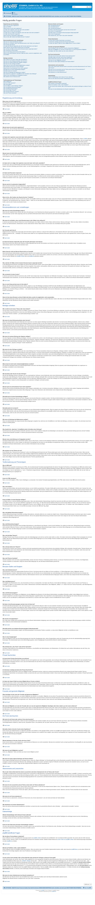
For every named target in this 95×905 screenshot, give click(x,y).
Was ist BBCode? (7, 81)
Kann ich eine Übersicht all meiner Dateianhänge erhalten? (61, 78)
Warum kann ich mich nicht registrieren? (13, 28)
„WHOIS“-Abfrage (26, 860)
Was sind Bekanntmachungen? (11, 88)
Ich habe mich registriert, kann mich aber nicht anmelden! (16, 29)
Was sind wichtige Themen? (10, 90)
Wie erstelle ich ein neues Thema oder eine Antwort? (15, 59)
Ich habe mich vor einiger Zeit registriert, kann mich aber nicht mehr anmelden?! (21, 32)
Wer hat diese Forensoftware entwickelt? (57, 83)
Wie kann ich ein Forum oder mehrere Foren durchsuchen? (61, 55)
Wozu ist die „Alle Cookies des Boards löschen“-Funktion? (17, 36)
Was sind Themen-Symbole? (10, 92)
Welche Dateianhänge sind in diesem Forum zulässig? (60, 77)
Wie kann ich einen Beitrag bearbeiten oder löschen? (15, 61)
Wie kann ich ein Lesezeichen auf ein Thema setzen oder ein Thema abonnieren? (66, 69)
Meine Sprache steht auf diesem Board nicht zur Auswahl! (16, 47)
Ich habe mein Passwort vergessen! (12, 34)
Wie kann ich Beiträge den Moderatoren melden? (14, 72)
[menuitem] (13, 12)
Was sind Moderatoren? (53, 26)
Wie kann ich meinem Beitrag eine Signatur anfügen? (15, 62)
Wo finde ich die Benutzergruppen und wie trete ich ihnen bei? (62, 29)
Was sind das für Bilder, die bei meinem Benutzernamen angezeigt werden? (20, 48)
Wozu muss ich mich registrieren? (11, 25)
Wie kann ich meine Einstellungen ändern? (13, 41)
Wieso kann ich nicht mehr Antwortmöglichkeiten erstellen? (17, 65)
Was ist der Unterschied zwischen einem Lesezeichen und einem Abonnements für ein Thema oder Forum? (69, 67)
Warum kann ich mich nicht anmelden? (12, 31)
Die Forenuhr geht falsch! (9, 44)
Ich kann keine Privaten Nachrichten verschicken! (59, 40)
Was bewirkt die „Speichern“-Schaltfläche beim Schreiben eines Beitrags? (20, 73)
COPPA (85, 138)
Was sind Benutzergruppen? (54, 28)
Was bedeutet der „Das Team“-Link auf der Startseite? (60, 35)
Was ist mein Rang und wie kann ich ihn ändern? (14, 51)
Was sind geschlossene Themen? (11, 91)
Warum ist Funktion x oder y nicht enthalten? (58, 84)
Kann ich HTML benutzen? (9, 82)
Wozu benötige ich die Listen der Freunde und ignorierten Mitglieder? (63, 48)
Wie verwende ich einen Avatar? (11, 50)
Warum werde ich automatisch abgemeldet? (13, 35)
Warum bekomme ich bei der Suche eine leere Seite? (60, 58)
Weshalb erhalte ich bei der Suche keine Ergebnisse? (60, 57)
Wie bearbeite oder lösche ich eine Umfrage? (14, 66)
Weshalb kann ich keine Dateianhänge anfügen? (14, 69)
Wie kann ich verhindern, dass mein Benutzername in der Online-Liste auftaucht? (22, 43)
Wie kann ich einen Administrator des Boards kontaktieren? (61, 89)
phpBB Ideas (74, 849)
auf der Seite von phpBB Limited (65, 839)
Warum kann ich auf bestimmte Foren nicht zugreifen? (16, 68)
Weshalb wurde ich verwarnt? (10, 70)
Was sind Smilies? (8, 84)
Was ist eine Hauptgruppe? (54, 34)
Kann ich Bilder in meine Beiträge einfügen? (13, 85)
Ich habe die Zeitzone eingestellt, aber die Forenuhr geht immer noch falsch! (21, 46)
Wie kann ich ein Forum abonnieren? (56, 70)
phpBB (42, 890)
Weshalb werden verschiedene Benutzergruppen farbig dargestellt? (63, 32)
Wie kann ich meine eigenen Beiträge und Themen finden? (61, 61)
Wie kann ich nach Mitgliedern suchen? (57, 60)
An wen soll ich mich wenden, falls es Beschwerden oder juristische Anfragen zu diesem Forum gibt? (69, 87)
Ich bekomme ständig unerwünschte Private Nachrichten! (61, 41)
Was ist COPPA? (7, 26)
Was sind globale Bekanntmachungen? (12, 87)
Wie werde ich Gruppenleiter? (55, 31)
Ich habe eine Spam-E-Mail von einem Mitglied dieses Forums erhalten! (64, 43)
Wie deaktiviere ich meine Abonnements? (57, 72)
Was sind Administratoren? (54, 25)
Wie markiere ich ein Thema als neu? (12, 76)
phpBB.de (31, 256)
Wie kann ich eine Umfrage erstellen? (12, 63)
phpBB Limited (20, 256)
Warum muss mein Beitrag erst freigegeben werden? (15, 75)
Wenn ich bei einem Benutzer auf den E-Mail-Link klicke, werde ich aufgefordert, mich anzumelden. (23, 54)
